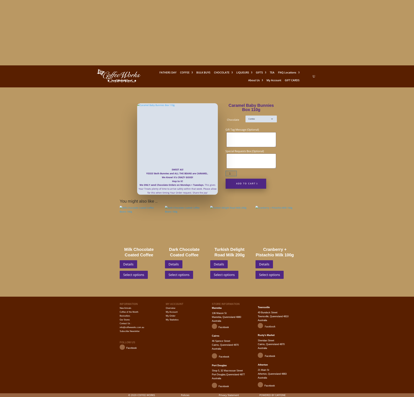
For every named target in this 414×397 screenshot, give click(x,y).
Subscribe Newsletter (130, 331)
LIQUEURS (242, 72)
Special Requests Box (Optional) (244, 151)
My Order (170, 315)
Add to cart (246, 183)
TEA (272, 72)
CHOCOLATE (221, 72)
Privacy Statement (229, 395)
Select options (133, 275)
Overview (170, 308)
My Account (274, 80)
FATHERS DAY (167, 72)
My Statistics (172, 319)
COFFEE (185, 72)
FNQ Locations (287, 72)
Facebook (131, 348)
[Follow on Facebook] (122, 347)
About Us (254, 80)
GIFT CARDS (292, 80)
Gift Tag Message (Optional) (242, 129)
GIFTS (259, 72)
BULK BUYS (203, 72)
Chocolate (233, 120)
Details (128, 264)
